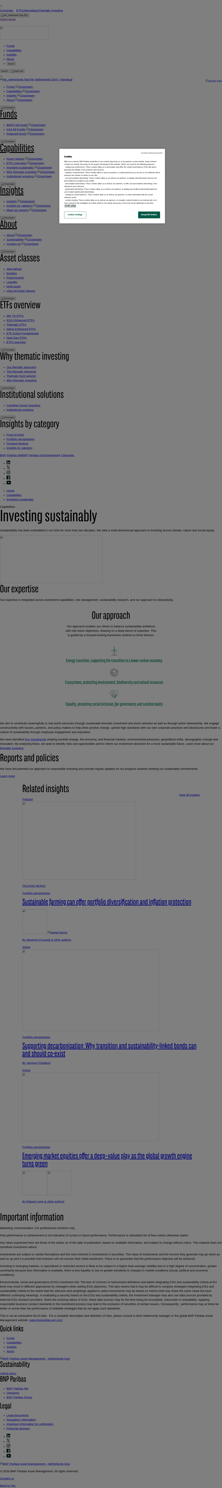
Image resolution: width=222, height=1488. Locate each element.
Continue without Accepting (152, 153)
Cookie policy (70, 206)
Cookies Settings (75, 215)
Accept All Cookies (149, 215)
